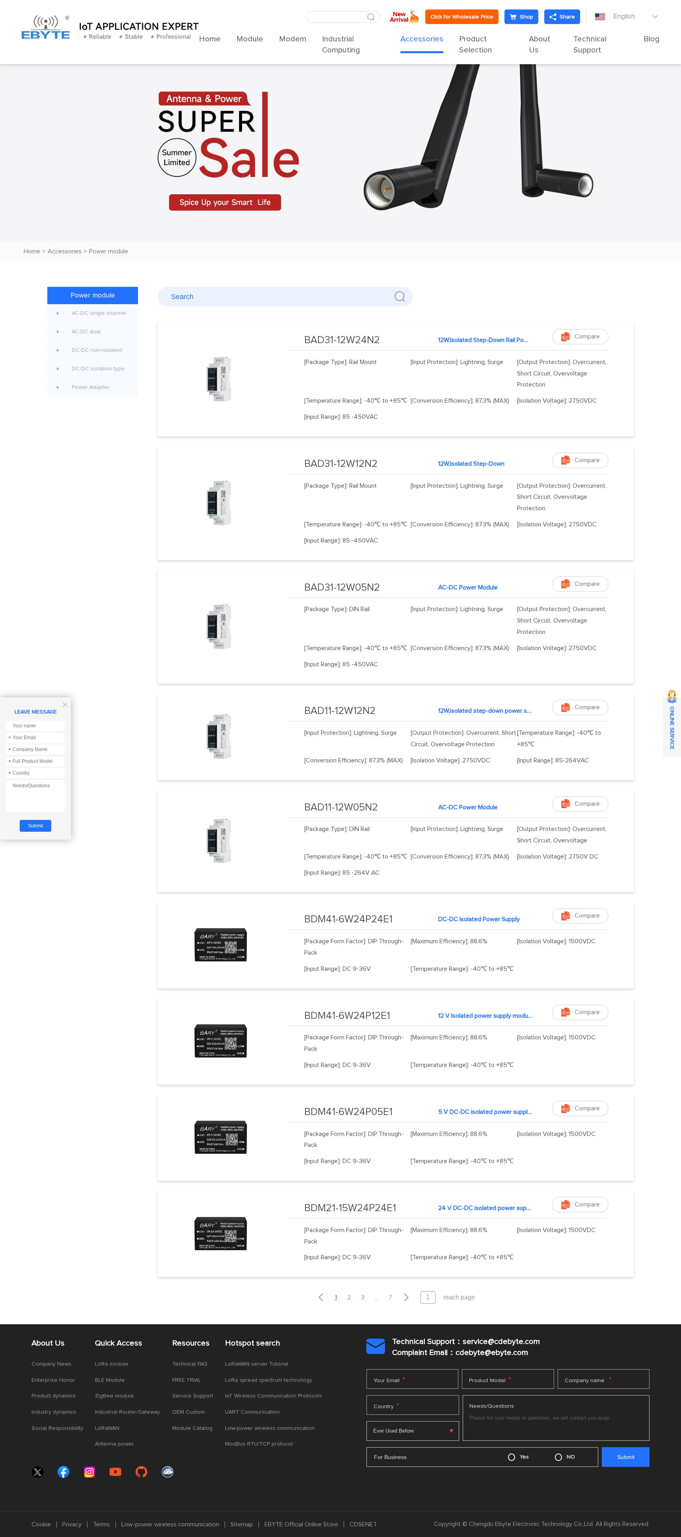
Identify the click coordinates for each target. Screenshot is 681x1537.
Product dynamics (54, 1396)
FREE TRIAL (186, 1380)
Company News (51, 1364)
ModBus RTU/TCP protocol (259, 1444)
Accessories (421, 39)
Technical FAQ (189, 1364)
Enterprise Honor (53, 1380)
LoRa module (111, 1364)
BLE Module (110, 1380)
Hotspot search (252, 1343)
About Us (539, 44)
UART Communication (252, 1412)
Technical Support (590, 44)
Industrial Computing (341, 44)
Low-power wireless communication (270, 1428)
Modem (292, 39)
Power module (108, 251)
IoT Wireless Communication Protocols (273, 1396)
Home (210, 39)
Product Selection (475, 44)
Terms (101, 1524)
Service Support (192, 1396)
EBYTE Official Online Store (301, 1524)
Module (249, 39)
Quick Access (118, 1343)
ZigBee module (114, 1396)
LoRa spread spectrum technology (268, 1380)
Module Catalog (192, 1428)
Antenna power (114, 1444)
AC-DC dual (86, 332)
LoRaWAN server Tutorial (256, 1364)
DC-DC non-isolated (97, 350)
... (376, 1297)
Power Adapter (91, 387)
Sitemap (242, 1524)
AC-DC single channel (99, 313)
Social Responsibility (57, 1428)
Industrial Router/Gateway (127, 1412)
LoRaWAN (107, 1428)
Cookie (41, 1524)
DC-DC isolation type (98, 369)
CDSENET (363, 1524)
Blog (652, 39)
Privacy (72, 1524)
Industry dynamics (54, 1412)
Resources (191, 1343)
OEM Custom (188, 1412)
